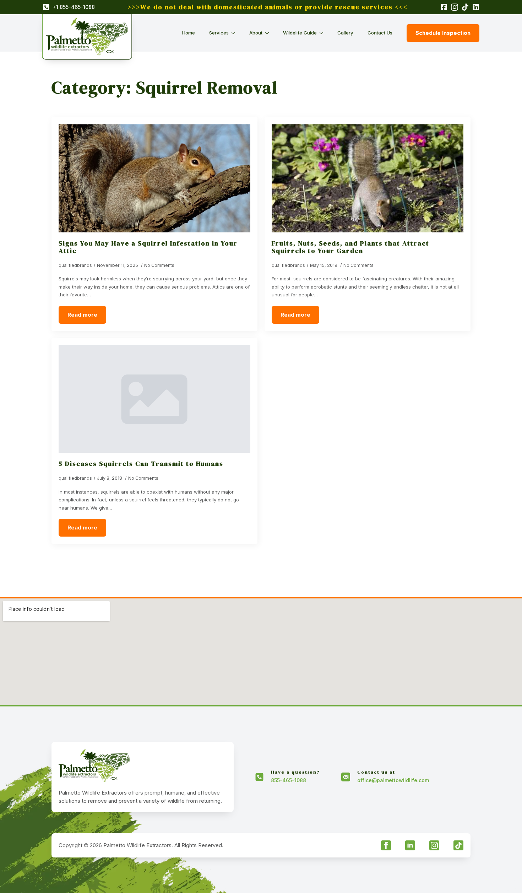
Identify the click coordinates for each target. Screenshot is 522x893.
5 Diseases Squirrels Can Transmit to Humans (141, 463)
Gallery (345, 33)
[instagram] (434, 845)
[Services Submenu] (235, 32)
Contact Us (380, 33)
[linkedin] (410, 845)
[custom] (458, 845)
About (255, 33)
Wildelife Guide (300, 33)
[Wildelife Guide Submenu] (323, 32)
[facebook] (386, 845)
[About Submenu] (269, 32)
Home (188, 33)
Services (219, 33)
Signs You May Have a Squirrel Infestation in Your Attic (148, 247)
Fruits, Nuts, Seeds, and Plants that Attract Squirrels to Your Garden (350, 247)
